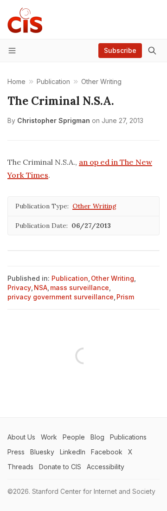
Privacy (19, 287)
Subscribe (120, 50)
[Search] (152, 50)
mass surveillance (79, 287)
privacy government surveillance (60, 297)
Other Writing (94, 206)
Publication (69, 278)
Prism (125, 297)
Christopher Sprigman (53, 120)
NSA (40, 287)
